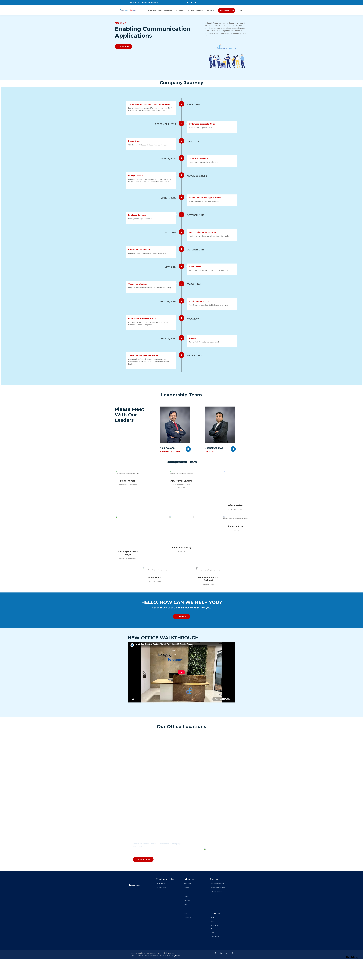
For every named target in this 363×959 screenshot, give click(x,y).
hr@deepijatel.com (216, 891)
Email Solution (161, 883)
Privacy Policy (153, 956)
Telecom (186, 892)
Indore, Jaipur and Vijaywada (202, 232)
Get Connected (142, 859)
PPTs (212, 932)
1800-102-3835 (152, 852)
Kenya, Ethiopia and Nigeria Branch (205, 198)
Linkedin (221, 953)
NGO (185, 913)
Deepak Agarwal (214, 447)
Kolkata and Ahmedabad (139, 249)
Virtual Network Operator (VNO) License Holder (149, 104)
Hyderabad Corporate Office (202, 124)
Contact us (122, 46)
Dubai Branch (195, 267)
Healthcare (187, 883)
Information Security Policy (170, 956)
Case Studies (215, 936)
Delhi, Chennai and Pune (200, 301)
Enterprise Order (135, 176)
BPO (185, 904)
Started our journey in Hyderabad (143, 355)
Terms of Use (142, 956)
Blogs (212, 917)
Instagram (232, 953)
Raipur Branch (134, 141)
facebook (215, 953)
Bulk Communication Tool (164, 892)
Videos (213, 921)
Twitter (226, 953)
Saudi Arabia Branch (198, 158)
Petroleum (187, 900)
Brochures (214, 929)
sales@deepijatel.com (217, 883)
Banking (186, 887)
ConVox (192, 338)
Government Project (137, 284)
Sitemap (133, 956)
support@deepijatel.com (218, 887)
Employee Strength (137, 215)
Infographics (215, 925)
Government (187, 917)
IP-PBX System (161, 887)
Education (187, 896)
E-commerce (188, 909)
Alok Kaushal (167, 447)
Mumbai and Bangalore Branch (142, 318)
